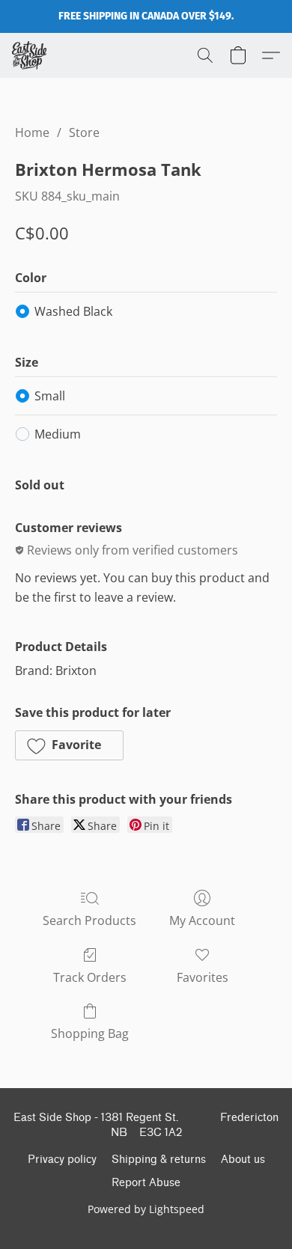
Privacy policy (62, 1159)
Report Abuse (146, 1182)
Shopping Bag (90, 1033)
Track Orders (90, 977)
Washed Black (73, 311)
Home (32, 132)
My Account (202, 920)
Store (84, 132)
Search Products (89, 920)
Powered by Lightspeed (146, 1209)
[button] (30, 55)
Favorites (202, 977)
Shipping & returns (159, 1159)
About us (243, 1159)
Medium (57, 434)
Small (49, 396)
